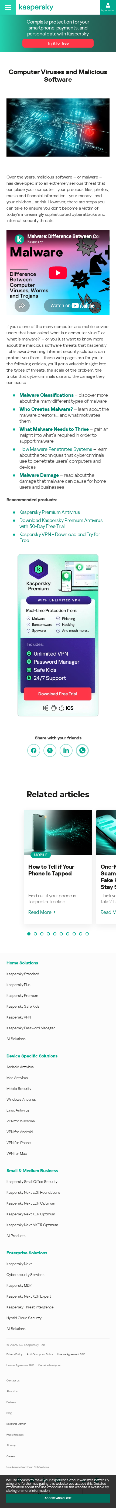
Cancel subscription (49, 1365)
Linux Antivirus (17, 1110)
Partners (11, 1402)
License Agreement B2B (20, 1365)
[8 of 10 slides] (74, 934)
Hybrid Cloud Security (24, 1318)
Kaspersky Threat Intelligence (30, 1307)
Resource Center (16, 1423)
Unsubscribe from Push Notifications (27, 1467)
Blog (9, 1412)
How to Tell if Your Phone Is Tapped (51, 870)
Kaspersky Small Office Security (31, 1181)
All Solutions (16, 1039)
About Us (12, 1391)
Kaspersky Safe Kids (22, 1006)
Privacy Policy (14, 1354)
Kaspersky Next (19, 1264)
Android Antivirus (20, 1067)
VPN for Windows (20, 1121)
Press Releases (15, 1434)
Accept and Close (58, 1498)
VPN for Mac (16, 1153)
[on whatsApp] (82, 750)
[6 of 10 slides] (61, 934)
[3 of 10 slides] (42, 934)
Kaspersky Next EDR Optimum (30, 1203)
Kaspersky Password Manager (30, 1028)
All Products (16, 1235)
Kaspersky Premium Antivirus (49, 512)
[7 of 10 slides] (67, 934)
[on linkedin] (66, 750)
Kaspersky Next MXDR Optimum (32, 1225)
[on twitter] (49, 750)
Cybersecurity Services (25, 1274)
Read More (40, 912)
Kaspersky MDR (19, 1285)
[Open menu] (8, 7)
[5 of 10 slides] (55, 934)
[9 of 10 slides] (80, 934)
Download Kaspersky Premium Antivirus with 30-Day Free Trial (61, 523)
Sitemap (11, 1445)
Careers (10, 1456)
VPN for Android (19, 1132)
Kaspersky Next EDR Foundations (33, 1192)
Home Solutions (22, 962)
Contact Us (13, 1380)
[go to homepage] (36, 7)
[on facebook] (33, 750)
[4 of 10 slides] (48, 934)
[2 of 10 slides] (35, 934)
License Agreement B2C (71, 1354)
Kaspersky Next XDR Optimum (30, 1214)
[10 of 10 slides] (87, 934)
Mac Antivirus (17, 1078)
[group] (58, 867)
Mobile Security (18, 1088)
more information (36, 1491)
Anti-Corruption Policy (40, 1354)
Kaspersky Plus (18, 985)
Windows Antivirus (21, 1099)
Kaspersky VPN (18, 1017)
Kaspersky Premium (22, 995)
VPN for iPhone (18, 1142)
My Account (108, 10)
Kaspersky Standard (22, 974)
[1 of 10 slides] (29, 934)
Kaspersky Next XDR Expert (28, 1296)
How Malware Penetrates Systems (55, 449)
